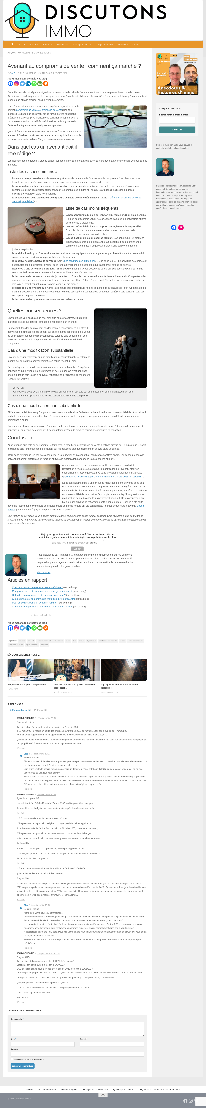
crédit (68, 641)
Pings (41, 710)
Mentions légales (69, 1089)
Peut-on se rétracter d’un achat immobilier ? (35, 602)
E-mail (83, 1039)
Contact (135, 44)
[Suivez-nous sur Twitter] (196, 1101)
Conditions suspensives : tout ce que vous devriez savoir (42, 606)
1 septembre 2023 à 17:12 (48, 953)
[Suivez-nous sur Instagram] (191, 1101)
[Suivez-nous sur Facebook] (185, 1101)
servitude (44, 645)
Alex (13, 73)
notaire (122, 641)
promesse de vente (16, 645)
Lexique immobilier (105, 44)
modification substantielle (108, 641)
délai (74, 641)
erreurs (81, 641)
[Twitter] (22, 83)
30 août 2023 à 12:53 (46, 794)
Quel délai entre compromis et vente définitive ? (37, 587)
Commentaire (17, 1019)
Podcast (46, 44)
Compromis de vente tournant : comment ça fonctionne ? (42, 591)
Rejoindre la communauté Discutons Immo (160, 1089)
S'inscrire (177, 129)
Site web (14, 1049)
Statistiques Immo (80, 44)
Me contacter (43, 572)
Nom (13, 1039)
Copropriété (58, 641)
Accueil (21, 44)
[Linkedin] (28, 83)
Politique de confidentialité (95, 1089)
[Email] (40, 83)
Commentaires (21, 710)
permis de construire (135, 641)
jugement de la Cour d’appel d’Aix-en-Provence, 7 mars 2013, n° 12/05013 (103, 476)
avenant (31, 641)
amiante (22, 641)
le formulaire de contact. (178, 148)
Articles (32, 44)
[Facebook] (10, 83)
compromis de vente (44, 641)
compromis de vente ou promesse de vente (39, 110)
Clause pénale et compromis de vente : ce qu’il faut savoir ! (43, 599)
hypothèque (91, 641)
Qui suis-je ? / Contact (123, 1089)
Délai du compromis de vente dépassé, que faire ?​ (39, 595)
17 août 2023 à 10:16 (40, 754)
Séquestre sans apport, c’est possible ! (27, 684)
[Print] (45, 83)
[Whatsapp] (34, 83)
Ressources (62, 44)
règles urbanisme (32, 645)
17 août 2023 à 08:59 (46, 718)
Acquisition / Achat (19, 53)
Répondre (21, 748)
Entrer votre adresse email (174, 114)
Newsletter (123, 44)
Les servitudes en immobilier (79, 261)
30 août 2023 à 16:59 (40, 905)
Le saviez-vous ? (41, 53)
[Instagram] (16, 83)
